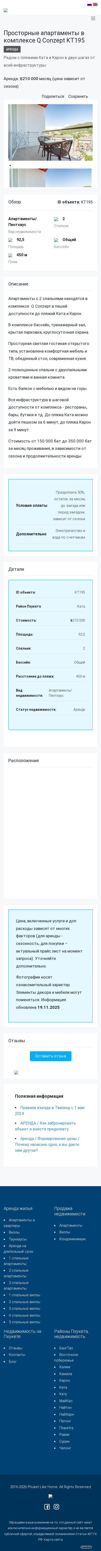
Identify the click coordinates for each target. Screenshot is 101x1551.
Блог (13, 1361)
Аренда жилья (18, 1208)
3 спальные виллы (24, 1308)
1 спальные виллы (24, 1295)
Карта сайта (53, 1539)
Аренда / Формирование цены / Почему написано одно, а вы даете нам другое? (47, 1144)
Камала (65, 1374)
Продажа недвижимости (69, 1211)
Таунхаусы (18, 1239)
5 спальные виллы (24, 1322)
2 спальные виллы (24, 1302)
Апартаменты (70, 1225)
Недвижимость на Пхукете (22, 1334)
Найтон (65, 1407)
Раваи (64, 1434)
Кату (63, 1394)
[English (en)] (95, 4)
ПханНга (66, 1428)
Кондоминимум (72, 1239)
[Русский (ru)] (89, 4)
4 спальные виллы (24, 1315)
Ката (63, 1387)
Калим (64, 1367)
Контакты (17, 1354)
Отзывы (15, 1348)
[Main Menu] (93, 18)
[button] (92, 97)
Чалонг (65, 1448)
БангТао (66, 1348)
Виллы (14, 1232)
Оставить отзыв (50, 1056)
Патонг (65, 1421)
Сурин (64, 1441)
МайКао (66, 1401)
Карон (64, 1380)
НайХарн (66, 1414)
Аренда (12, 49)
